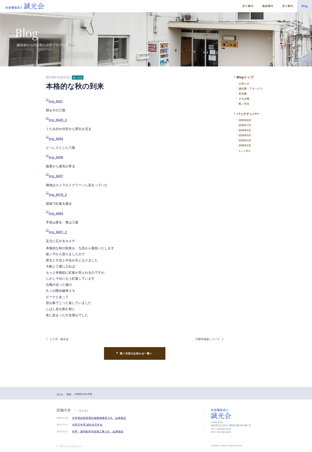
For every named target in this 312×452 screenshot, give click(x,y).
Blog (69, 393)
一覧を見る (83, 410)
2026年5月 (245, 135)
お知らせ (244, 83)
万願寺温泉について (207, 339)
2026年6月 (245, 130)
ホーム (60, 393)
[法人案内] (248, 6)
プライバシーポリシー (70, 446)
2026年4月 (245, 140)
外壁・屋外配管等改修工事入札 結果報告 (98, 431)
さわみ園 (244, 98)
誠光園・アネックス (251, 88)
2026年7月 (245, 125)
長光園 (243, 93)
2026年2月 (245, 145)
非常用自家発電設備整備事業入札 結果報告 (99, 418)
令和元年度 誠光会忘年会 (87, 424)
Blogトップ (245, 77)
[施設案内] (268, 6)
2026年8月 (245, 120)
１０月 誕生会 (59, 339)
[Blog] (304, 6)
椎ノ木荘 (244, 103)
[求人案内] (287, 6)
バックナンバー (248, 113)
